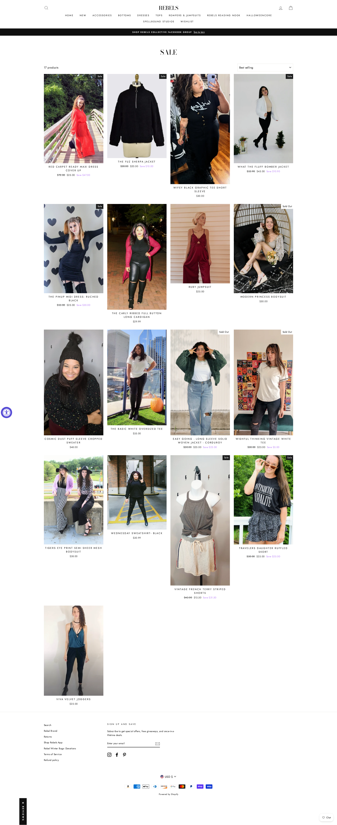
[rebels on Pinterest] (124, 755)
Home (69, 15)
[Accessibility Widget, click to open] (6, 412)
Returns (48, 736)
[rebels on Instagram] (109, 755)
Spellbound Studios (158, 21)
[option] (168, 32)
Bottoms (124, 15)
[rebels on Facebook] (117, 755)
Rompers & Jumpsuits (185, 15)
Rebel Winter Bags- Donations (60, 748)
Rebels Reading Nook (223, 15)
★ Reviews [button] (23, 811)
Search (47, 725)
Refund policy (51, 760)
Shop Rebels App (53, 742)
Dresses (143, 15)
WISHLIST (187, 21)
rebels (168, 8)
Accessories (102, 15)
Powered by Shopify (168, 794)
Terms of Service (53, 754)
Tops (159, 15)
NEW (83, 15)
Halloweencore (259, 15)
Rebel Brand (50, 731)
